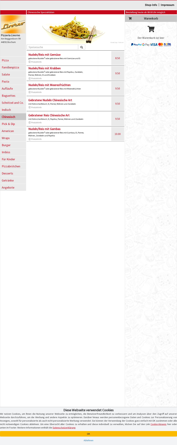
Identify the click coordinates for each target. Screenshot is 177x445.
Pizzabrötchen (11, 166)
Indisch (6, 110)
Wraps (6, 138)
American (8, 131)
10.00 (118, 134)
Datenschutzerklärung (64, 427)
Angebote (8, 187)
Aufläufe (7, 88)
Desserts (7, 173)
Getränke (8, 180)
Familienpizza (10, 67)
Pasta (5, 81)
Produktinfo (36, 61)
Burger (6, 145)
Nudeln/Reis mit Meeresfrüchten (49, 85)
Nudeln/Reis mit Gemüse (44, 55)
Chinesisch (8, 117)
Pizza (5, 60)
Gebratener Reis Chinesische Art (48, 115)
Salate (6, 74)
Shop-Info (151, 5)
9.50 (117, 73)
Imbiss (6, 152)
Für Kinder (8, 159)
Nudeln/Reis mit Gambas (44, 129)
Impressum (167, 5)
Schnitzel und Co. (13, 103)
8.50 (117, 58)
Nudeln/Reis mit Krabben (44, 68)
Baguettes (8, 96)
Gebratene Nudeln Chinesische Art (50, 100)
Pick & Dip (8, 124)
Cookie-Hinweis (158, 424)
